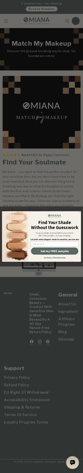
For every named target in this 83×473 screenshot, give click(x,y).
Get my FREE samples (54, 251)
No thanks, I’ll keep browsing (54, 258)
